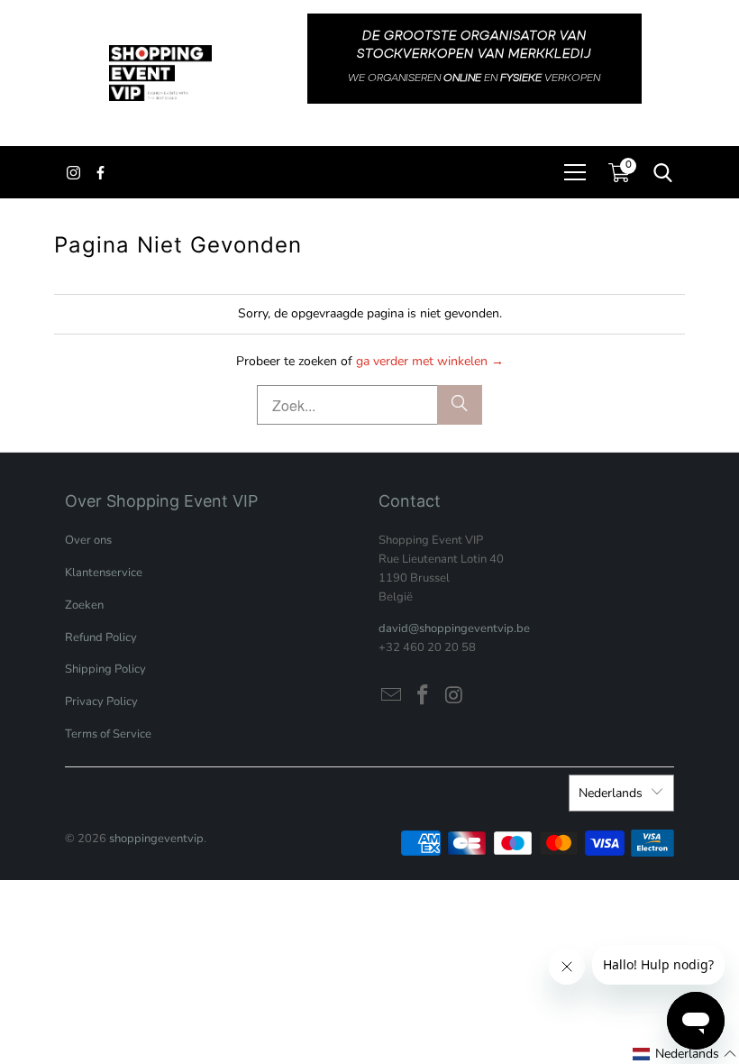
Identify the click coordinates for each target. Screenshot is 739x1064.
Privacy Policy (101, 701)
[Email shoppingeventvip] (392, 696)
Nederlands (611, 793)
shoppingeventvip (156, 838)
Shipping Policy (105, 669)
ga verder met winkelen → (430, 361)
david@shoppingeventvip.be (454, 628)
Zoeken (84, 605)
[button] (685, 1054)
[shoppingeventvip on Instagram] (454, 696)
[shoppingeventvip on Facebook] (423, 696)
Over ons (88, 540)
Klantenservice (103, 572)
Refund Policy (101, 637)
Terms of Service (108, 734)
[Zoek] (459, 405)
